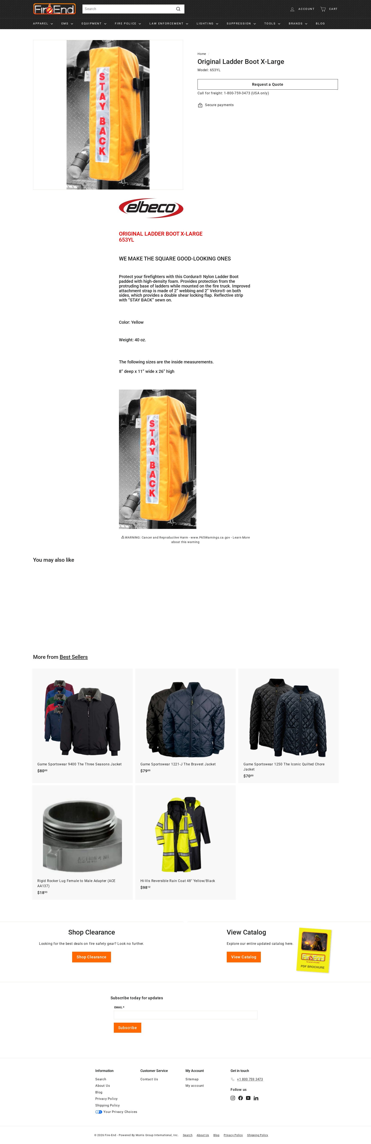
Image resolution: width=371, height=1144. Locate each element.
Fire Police (126, 23)
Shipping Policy (107, 1105)
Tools (270, 23)
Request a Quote (267, 84)
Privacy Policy (106, 1099)
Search (100, 1079)
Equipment (92, 23)
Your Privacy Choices (120, 1112)
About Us (102, 1086)
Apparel (41, 23)
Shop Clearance (91, 957)
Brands (296, 23)
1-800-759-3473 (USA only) (246, 93)
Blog (320, 23)
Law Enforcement (167, 23)
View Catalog (243, 957)
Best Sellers (74, 657)
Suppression (239, 23)
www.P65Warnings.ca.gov (210, 537)
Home (202, 54)
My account (195, 1086)
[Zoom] (108, 115)
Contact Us (149, 1079)
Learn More (241, 537)
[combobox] (133, 9)
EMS (65, 23)
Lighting (206, 23)
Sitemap (192, 1079)
